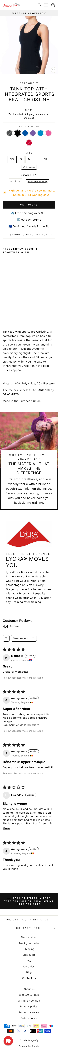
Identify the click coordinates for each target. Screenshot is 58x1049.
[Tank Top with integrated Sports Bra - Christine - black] (8, 315)
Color (29, 126)
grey (9, 133)
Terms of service (29, 1012)
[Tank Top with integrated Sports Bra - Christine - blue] (12, 315)
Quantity (29, 175)
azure (40, 133)
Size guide (29, 954)
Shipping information (29, 234)
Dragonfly (29, 83)
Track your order (29, 943)
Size (29, 152)
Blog (29, 972)
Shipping (29, 114)
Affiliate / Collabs (29, 1000)
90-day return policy (37, 181)
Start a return (29, 937)
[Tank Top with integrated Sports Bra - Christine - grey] (4, 315)
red (29, 143)
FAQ (29, 960)
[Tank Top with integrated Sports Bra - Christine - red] (27, 315)
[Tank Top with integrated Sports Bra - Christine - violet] (16, 315)
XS (12, 159)
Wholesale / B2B (29, 994)
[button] (8, 1040)
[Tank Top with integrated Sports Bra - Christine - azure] (19, 315)
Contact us (29, 978)
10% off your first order (28, 919)
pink (48, 133)
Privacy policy (29, 1006)
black (17, 133)
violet (33, 133)
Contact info (28, 928)
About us (29, 989)
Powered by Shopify (29, 1046)
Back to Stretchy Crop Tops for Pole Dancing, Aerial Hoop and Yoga (29, 901)
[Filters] (6, 638)
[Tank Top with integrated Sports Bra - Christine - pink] (23, 315)
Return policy (29, 1018)
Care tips (29, 966)
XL (46, 159)
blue (25, 133)
